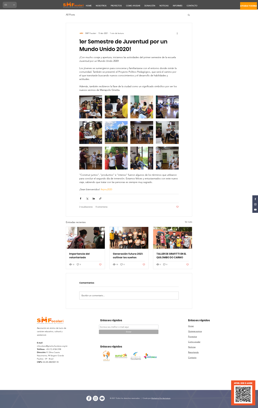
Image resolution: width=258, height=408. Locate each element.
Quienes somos (195, 331)
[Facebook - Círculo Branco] (89, 398)
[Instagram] (255, 204)
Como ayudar (194, 341)
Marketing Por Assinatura (160, 398)
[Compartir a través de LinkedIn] (93, 198)
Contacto (192, 357)
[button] (188, 15)
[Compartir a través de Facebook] (80, 198)
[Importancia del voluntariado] (85, 238)
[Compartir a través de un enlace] (100, 198)
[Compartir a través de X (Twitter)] (87, 198)
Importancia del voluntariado (79, 255)
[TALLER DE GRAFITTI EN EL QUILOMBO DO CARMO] (172, 238)
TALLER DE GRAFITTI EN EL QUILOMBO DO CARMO (171, 255)
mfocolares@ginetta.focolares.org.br (52, 346)
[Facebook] (255, 199)
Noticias (192, 347)
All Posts (70, 14)
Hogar (191, 326)
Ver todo (188, 222)
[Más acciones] (177, 33)
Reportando (193, 352)
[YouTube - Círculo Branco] (102, 398)
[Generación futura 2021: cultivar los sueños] (129, 238)
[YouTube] (255, 209)
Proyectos (192, 336)
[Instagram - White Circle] (95, 398)
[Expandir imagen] (90, 107)
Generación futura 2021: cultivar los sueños (128, 255)
